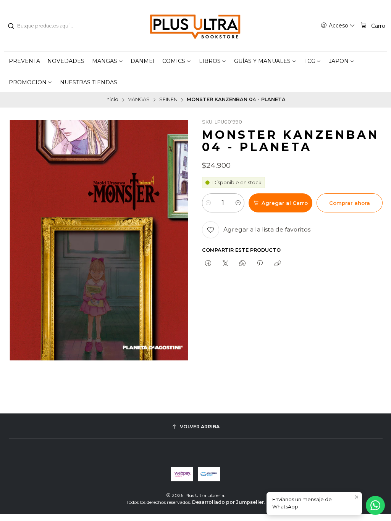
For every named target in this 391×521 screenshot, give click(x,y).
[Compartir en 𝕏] (225, 263)
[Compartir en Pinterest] (260, 263)
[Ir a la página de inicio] (195, 26)
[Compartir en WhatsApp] (243, 263)
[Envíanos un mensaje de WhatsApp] (375, 505)
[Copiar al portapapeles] (277, 263)
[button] (107, 61)
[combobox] (46, 26)
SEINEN (168, 99)
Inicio (111, 99)
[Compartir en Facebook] (208, 263)
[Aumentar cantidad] (238, 203)
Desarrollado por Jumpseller (228, 502)
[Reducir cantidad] (208, 203)
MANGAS (139, 99)
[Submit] (10, 26)
